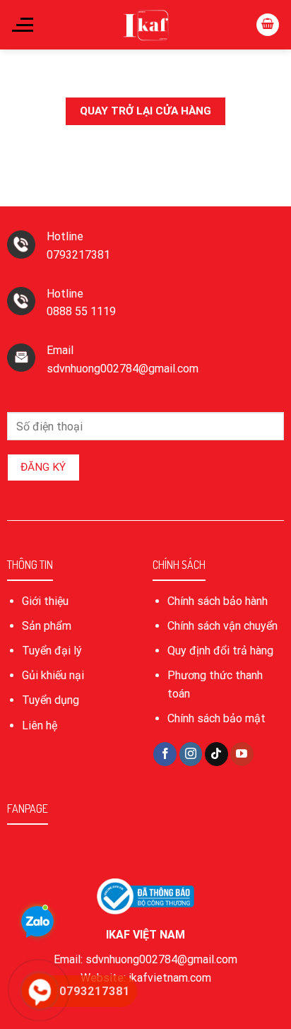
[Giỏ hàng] (267, 25)
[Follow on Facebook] (165, 754)
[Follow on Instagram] (191, 754)
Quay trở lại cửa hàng (145, 111)
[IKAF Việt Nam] (145, 24)
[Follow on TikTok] (216, 754)
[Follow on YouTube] (242, 754)
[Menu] (22, 24)
